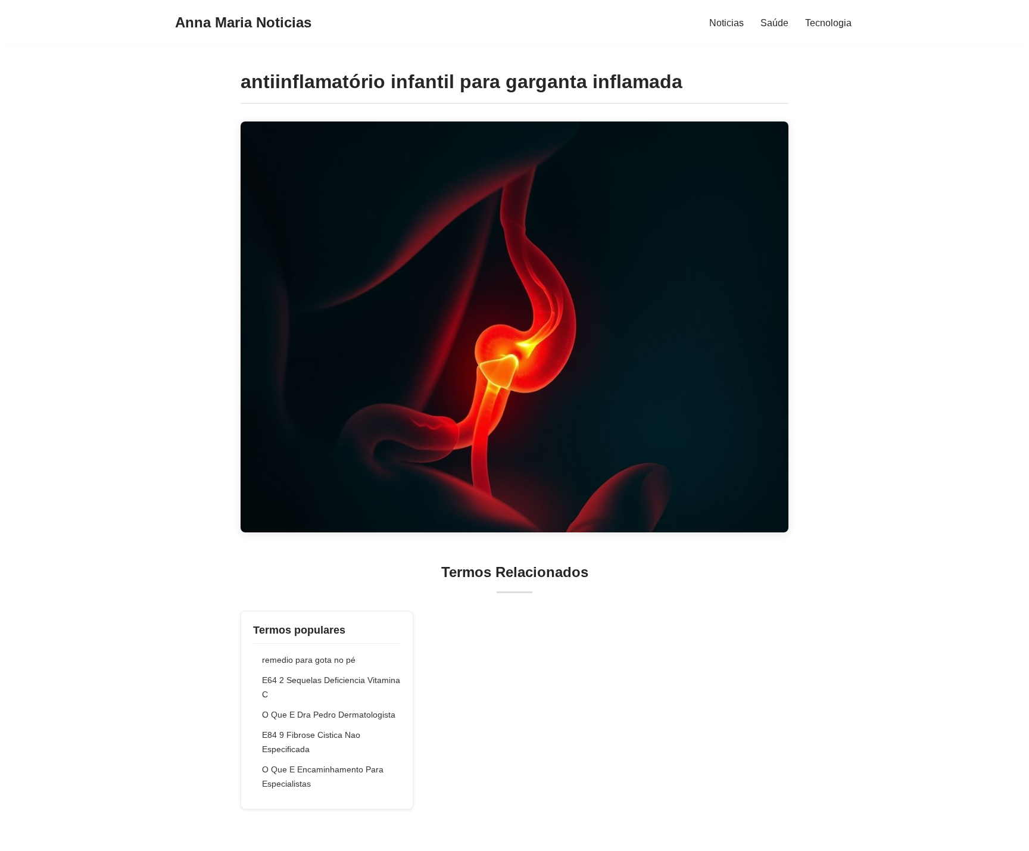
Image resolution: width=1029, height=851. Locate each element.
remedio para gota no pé (309, 660)
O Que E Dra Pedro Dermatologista (328, 714)
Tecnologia (828, 23)
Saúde (774, 23)
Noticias (726, 23)
